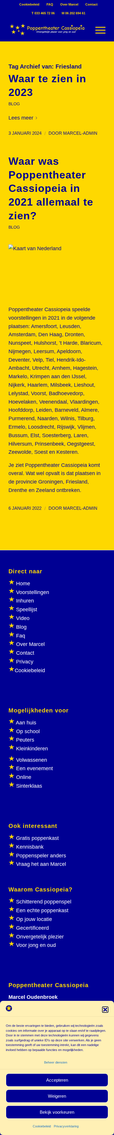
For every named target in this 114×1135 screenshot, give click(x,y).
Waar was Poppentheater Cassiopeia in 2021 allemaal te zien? (50, 188)
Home (23, 583)
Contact (91, 4)
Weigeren (57, 1096)
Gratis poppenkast (37, 838)
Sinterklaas (29, 786)
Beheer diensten (55, 1062)
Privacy (24, 662)
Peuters (25, 740)
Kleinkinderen (31, 749)
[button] (105, 1010)
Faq (20, 636)
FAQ (49, 4)
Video (23, 618)
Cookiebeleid (42, 1126)
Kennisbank (30, 847)
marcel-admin (80, 133)
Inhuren (25, 601)
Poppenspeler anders (40, 856)
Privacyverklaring (66, 1126)
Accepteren (57, 1080)
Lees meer (20, 118)
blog (14, 103)
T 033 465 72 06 (43, 13)
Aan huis (26, 723)
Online (23, 777)
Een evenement (34, 768)
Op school (28, 731)
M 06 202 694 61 (73, 13)
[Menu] (97, 29)
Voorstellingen (32, 592)
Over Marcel (69, 4)
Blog (21, 627)
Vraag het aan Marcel (41, 864)
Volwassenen (31, 760)
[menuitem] (29, 4)
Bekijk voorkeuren (57, 1112)
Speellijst (26, 609)
